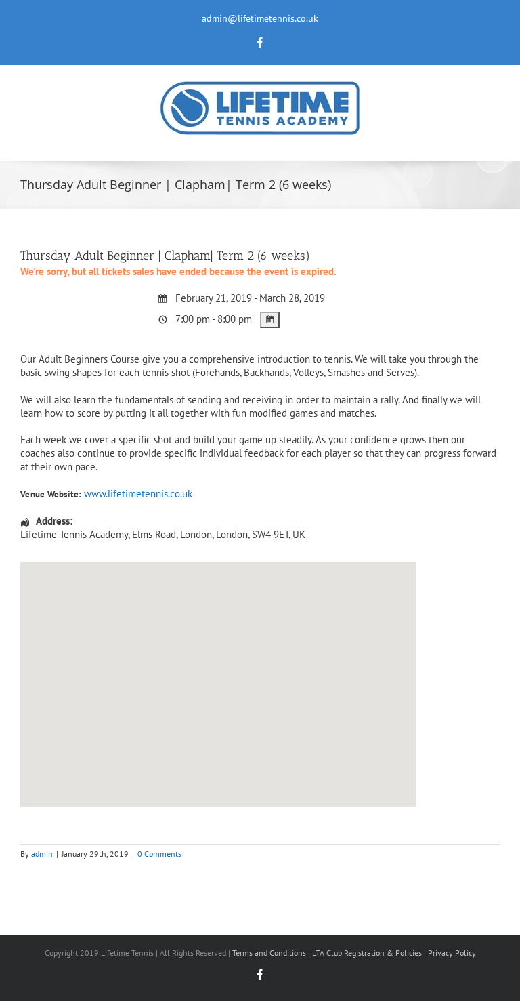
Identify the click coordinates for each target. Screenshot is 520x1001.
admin (42, 854)
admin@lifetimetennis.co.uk (260, 18)
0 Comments (159, 854)
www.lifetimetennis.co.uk (138, 493)
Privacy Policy (452, 952)
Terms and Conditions (269, 952)
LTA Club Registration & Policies (368, 952)
